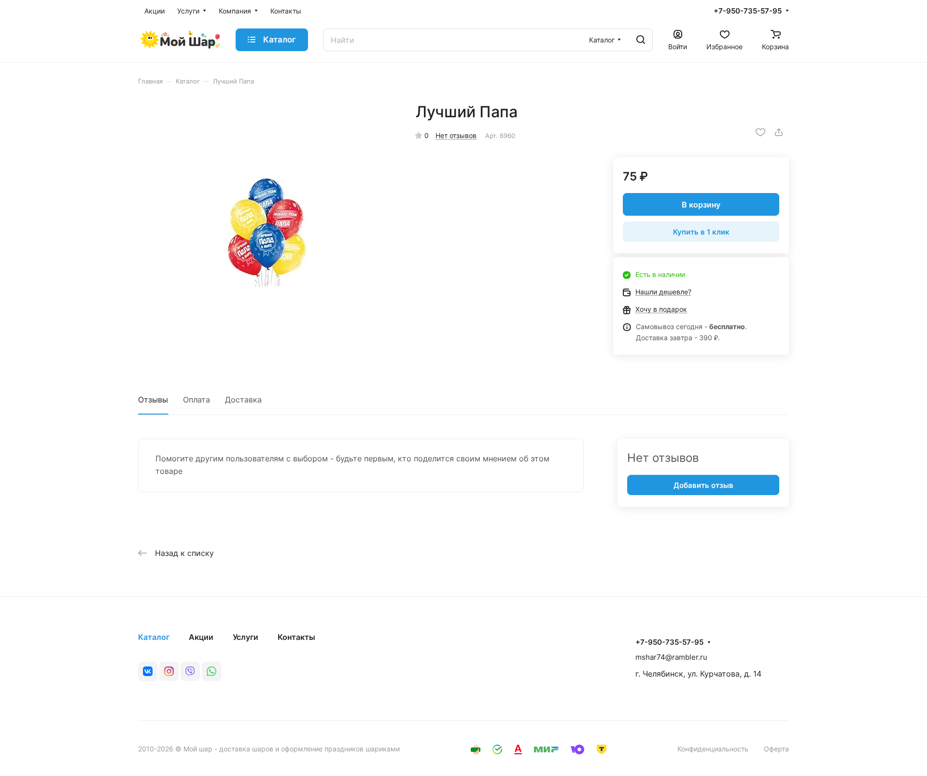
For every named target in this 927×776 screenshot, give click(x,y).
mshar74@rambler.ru (671, 657)
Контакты (296, 637)
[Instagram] (169, 671)
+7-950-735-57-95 (748, 11)
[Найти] (641, 39)
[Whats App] (211, 671)
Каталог (153, 637)
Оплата (196, 399)
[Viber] (190, 671)
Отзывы (153, 399)
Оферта (776, 749)
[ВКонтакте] (147, 671)
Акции (201, 637)
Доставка (243, 399)
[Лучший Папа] (267, 231)
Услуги (245, 637)
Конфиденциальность (712, 749)
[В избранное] (760, 132)
